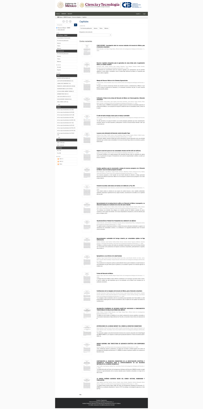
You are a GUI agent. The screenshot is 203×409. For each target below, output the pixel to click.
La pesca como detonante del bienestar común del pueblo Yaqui (113, 133)
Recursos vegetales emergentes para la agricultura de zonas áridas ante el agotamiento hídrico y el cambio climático (121, 63)
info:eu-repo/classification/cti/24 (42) (65, 112)
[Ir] (75, 25)
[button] (138, 14)
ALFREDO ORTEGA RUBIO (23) (63, 78)
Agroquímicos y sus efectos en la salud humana (109, 256)
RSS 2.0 (61, 161)
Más (80, 394)
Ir (110, 35)
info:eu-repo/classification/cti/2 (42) (65, 109)
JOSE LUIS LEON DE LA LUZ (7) (64, 96)
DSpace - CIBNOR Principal (65, 17)
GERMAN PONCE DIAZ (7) (62, 94)
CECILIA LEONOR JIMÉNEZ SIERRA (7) (65, 91)
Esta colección (61, 29)
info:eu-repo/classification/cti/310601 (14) (65, 134)
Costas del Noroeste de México (105, 273)
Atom (61, 164)
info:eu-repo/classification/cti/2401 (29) (66, 120)
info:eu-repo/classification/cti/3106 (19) (66, 128)
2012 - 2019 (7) (60, 145)
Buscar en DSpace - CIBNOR (64, 27)
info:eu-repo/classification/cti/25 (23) (65, 125)
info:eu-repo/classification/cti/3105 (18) (66, 130)
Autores (59, 43)
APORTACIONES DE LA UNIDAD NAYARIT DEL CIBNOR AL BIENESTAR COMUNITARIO (119, 326)
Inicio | (58, 14)
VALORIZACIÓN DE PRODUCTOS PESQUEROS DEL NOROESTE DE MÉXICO (116, 221)
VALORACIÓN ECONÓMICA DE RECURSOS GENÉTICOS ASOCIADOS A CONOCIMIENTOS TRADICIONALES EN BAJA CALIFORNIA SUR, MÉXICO (121, 309)
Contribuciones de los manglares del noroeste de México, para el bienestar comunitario (119, 291)
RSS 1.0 (61, 158)
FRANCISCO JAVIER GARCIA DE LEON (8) (66, 86)
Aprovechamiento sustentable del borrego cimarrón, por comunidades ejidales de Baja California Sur (121, 239)
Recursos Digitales (76, 17)
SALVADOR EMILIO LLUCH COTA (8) (64, 88)
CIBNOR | (63, 14)
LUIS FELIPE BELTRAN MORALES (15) (65, 81)
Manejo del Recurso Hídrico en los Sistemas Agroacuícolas (112, 80)
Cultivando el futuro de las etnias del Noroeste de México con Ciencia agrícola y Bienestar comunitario (121, 98)
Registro (59, 69)
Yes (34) (59, 153)
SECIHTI (70, 14)
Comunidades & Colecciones (63, 38)
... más (58, 104)
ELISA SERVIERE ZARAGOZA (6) (64, 99)
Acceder (59, 67)
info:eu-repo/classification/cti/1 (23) (65, 122)
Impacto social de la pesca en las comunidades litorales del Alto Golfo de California (119, 150)
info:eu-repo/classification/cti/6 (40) (65, 117)
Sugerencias (104, 400)
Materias (59, 48)
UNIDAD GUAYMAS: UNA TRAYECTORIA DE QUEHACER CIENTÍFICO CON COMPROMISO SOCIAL (121, 344)
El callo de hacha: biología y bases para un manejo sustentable (113, 115)
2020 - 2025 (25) (60, 142)
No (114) (59, 150)
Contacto (98, 400)
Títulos (58, 45)
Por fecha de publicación (62, 40)
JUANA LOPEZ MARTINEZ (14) (63, 83)
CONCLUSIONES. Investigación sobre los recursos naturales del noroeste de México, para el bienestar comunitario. (121, 46)
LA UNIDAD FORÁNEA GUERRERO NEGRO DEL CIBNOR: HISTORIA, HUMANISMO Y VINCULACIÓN (121, 379)
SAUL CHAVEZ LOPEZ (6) (62, 101)
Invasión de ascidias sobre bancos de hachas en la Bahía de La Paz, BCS (116, 186)
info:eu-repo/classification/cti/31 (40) (65, 115)
